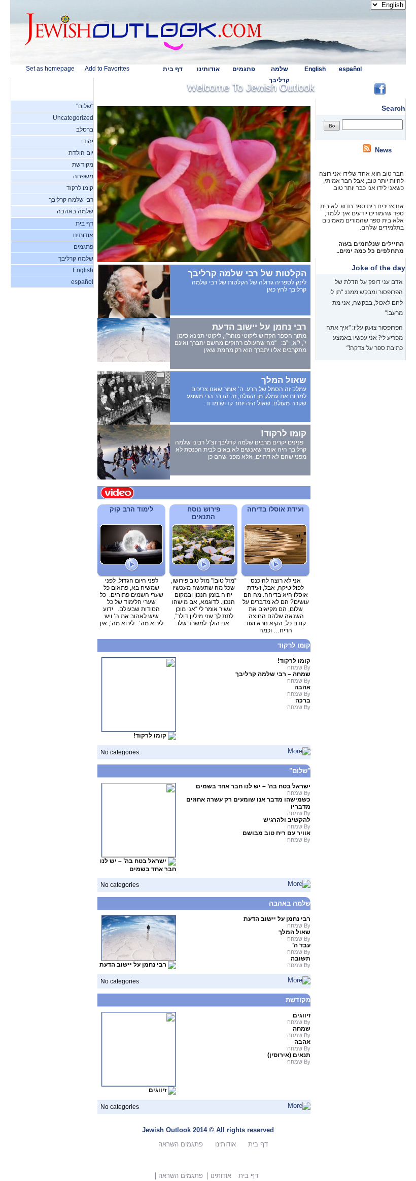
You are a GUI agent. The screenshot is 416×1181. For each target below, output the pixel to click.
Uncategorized (73, 117)
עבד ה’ (301, 945)
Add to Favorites (107, 68)
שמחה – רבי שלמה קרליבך (272, 674)
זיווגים (157, 1090)
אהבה (302, 687)
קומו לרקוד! (283, 433)
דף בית (173, 69)
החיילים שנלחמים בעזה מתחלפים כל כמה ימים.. (369, 241)
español (350, 69)
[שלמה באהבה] (299, 980)
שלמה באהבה (75, 211)
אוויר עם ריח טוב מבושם (276, 833)
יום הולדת (80, 152)
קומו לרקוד (79, 187)
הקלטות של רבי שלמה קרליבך (247, 273)
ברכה (302, 700)
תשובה (300, 958)
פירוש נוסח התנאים (203, 513)
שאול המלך (283, 380)
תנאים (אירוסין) (288, 1055)
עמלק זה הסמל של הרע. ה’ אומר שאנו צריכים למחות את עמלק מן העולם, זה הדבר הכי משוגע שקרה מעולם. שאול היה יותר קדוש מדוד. (246, 396)
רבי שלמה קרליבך (71, 199)
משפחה (83, 176)
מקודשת (82, 164)
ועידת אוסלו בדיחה (275, 509)
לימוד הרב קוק (131, 509)
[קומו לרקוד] (299, 751)
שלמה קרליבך (75, 258)
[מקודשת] (299, 1105)
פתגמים (243, 69)
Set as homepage (50, 68)
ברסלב (84, 129)
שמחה (301, 1028)
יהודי (87, 141)
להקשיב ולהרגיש (286, 819)
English (315, 69)
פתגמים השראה (180, 1144)
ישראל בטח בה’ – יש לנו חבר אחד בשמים (138, 865)
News (383, 150)
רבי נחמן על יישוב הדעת (259, 327)
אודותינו (208, 69)
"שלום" (84, 106)
